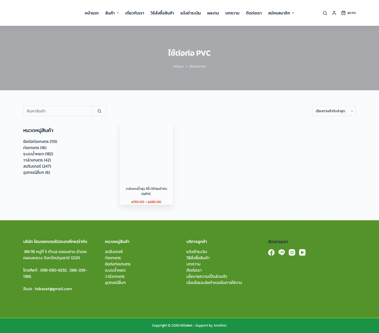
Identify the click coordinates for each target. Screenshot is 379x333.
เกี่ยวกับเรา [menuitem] (134, 13)
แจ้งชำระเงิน (196, 251)
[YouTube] (302, 252)
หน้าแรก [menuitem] (92, 13)
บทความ (193, 264)
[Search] (325, 13)
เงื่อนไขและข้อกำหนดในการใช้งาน (214, 282)
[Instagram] (292, 252)
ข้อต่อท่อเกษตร (36, 141)
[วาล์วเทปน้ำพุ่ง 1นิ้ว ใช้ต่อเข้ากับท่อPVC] (146, 149)
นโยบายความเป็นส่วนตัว (206, 276)
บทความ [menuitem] (232, 13)
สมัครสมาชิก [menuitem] (279, 13)
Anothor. (220, 325)
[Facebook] (271, 252)
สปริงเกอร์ (32, 166)
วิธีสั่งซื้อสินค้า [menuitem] (162, 13)
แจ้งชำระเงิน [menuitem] (190, 13)
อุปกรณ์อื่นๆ (33, 172)
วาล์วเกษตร (33, 160)
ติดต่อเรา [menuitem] (254, 13)
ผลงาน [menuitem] (213, 13)
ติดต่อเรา (194, 270)
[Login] (334, 13)
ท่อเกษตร (31, 147)
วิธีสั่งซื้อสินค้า (198, 258)
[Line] (281, 252)
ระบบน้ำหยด (33, 154)
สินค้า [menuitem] (110, 13)
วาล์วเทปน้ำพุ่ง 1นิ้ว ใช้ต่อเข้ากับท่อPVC (146, 191)
